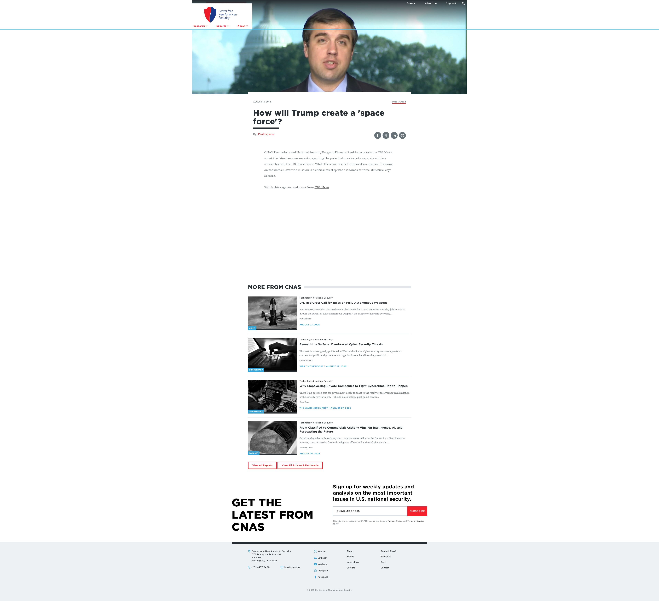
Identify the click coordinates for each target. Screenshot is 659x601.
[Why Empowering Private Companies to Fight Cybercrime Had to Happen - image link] (272, 396)
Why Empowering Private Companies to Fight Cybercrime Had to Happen (353, 386)
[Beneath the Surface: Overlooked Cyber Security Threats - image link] (272, 354)
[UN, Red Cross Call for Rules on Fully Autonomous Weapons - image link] (272, 312)
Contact (385, 567)
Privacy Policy (395, 521)
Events (350, 556)
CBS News (322, 187)
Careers (351, 567)
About (350, 551)
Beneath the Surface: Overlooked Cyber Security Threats (341, 344)
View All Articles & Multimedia (300, 465)
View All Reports (262, 465)
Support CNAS (388, 551)
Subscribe (417, 511)
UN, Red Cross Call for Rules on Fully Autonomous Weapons (343, 302)
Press (383, 562)
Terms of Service (415, 521)
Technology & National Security (316, 297)
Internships (353, 562)
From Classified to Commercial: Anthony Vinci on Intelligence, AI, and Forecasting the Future (350, 429)
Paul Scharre (266, 134)
